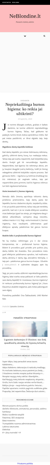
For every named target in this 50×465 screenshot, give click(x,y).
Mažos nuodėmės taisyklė (13, 414)
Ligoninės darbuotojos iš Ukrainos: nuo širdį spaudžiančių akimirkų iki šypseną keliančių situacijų (25, 342)
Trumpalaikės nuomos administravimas (19, 423)
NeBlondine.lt (25, 16)
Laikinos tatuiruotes (10, 426)
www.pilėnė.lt (10, 264)
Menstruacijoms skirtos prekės (15, 405)
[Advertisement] (25, 66)
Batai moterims (8, 420)
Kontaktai (6, 2)
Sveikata (25, 101)
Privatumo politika (25, 463)
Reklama (15, 2)
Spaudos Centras (17, 306)
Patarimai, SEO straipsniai (13, 417)
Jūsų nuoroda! (11, 432)
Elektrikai (6, 429)
